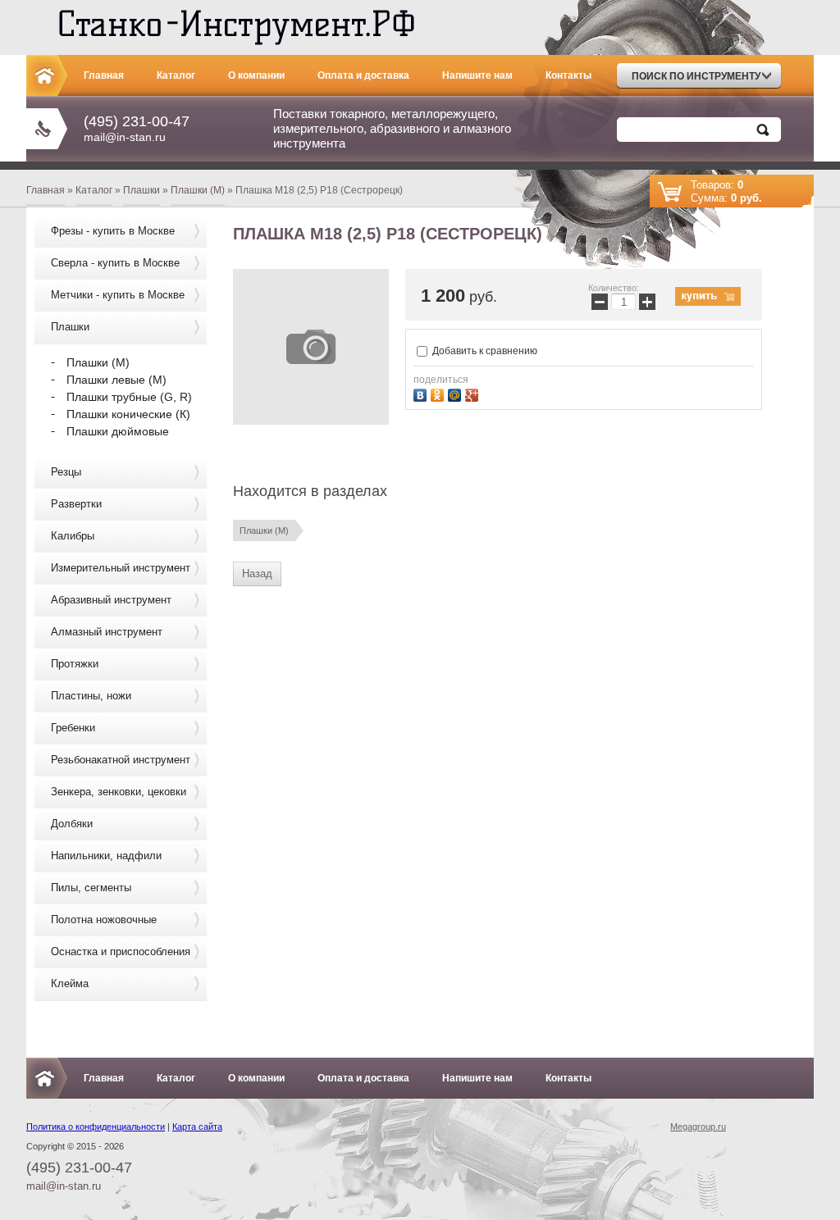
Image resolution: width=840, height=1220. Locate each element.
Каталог (176, 75)
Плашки (141, 190)
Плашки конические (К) (128, 414)
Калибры (72, 536)
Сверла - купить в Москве (115, 263)
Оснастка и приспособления (120, 951)
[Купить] (708, 296)
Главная (104, 75)
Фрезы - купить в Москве (113, 231)
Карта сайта (197, 1126)
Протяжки (74, 664)
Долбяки (72, 823)
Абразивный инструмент (111, 600)
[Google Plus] (473, 393)
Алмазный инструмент (106, 632)
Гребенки (73, 728)
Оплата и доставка (363, 75)
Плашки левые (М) (116, 379)
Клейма (70, 983)
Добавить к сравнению (483, 351)
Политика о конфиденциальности (95, 1126)
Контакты (568, 75)
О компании (256, 75)
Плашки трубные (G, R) (129, 396)
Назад (257, 573)
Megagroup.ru (698, 1126)
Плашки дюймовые (117, 431)
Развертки (76, 504)
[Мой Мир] (456, 393)
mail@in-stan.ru (125, 136)
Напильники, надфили (106, 855)
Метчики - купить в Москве (118, 295)
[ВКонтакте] (422, 393)
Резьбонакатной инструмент (120, 759)
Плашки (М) (198, 190)
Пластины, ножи (91, 696)
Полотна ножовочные (104, 919)
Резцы (66, 472)
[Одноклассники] (439, 393)
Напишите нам (477, 75)
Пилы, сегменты (91, 887)
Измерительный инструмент (120, 568)
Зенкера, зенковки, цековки (118, 791)
